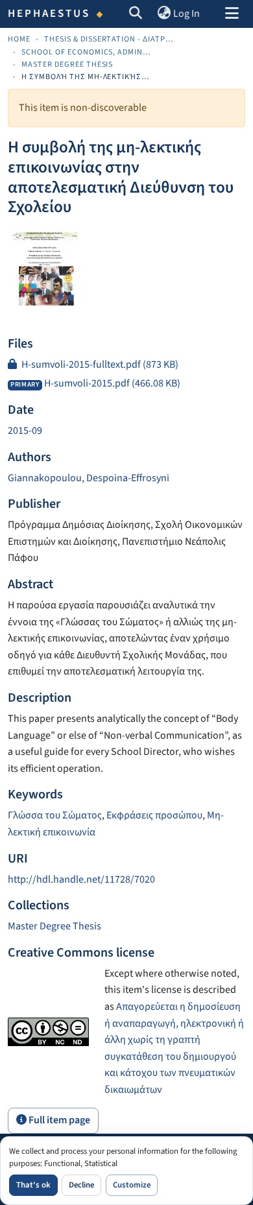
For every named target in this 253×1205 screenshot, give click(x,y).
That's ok (33, 1185)
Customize (132, 1185)
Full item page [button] (58, 1120)
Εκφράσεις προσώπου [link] (154, 815)
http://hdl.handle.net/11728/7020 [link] (81, 879)
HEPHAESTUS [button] (49, 13)
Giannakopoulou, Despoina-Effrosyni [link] (88, 478)
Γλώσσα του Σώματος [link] (55, 815)
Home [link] (19, 39)
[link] (126, 365)
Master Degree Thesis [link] (67, 64)
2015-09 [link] (25, 431)
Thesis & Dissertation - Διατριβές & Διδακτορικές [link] (109, 39)
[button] (136, 14)
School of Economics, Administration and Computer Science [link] (86, 52)
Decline (81, 1185)
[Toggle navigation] (231, 14)
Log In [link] (186, 13)
